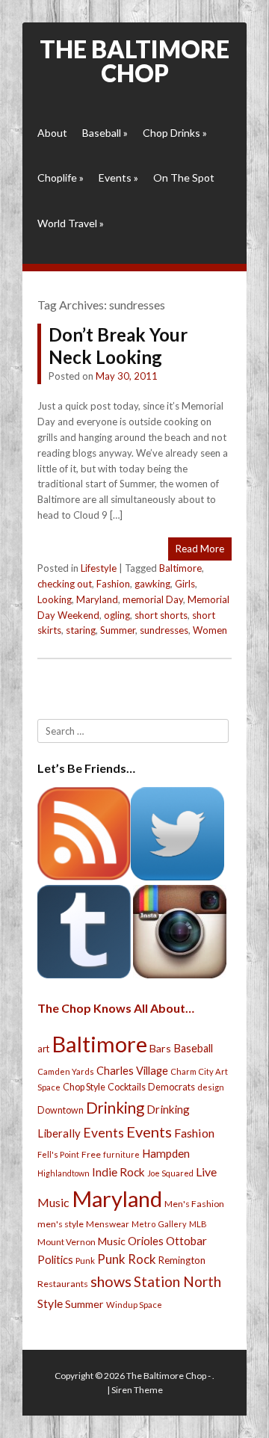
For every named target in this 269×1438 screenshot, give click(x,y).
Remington (181, 1260)
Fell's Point (58, 1154)
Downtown (60, 1110)
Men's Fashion (194, 1203)
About (52, 132)
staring (81, 630)
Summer (117, 630)
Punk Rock (126, 1259)
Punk (85, 1260)
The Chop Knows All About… (115, 1008)
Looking (54, 599)
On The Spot (183, 177)
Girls (185, 584)
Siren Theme (137, 1389)
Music (112, 1241)
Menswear (107, 1223)
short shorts (161, 615)
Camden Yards (65, 1071)
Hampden (166, 1153)
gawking (152, 584)
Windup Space (134, 1304)
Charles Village (132, 1070)
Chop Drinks (175, 132)
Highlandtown (63, 1173)
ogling (117, 615)
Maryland (97, 599)
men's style (60, 1223)
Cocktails (127, 1087)
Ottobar (186, 1240)
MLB (198, 1224)
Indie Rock (118, 1172)
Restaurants (62, 1283)
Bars (160, 1048)
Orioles (146, 1240)
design (210, 1087)
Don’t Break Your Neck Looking (118, 346)
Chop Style (84, 1087)
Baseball (105, 132)
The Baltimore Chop (134, 60)
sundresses (164, 630)
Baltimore (180, 568)
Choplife (60, 177)
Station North (177, 1281)
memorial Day (153, 599)
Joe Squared (170, 1173)
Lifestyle (99, 568)
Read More (200, 549)
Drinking (115, 1108)
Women (210, 630)
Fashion (113, 584)
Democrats (171, 1087)
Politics (55, 1259)
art (43, 1049)
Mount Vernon (66, 1241)
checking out (64, 584)
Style (50, 1303)
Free (91, 1154)
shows (111, 1281)
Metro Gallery (159, 1224)
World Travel (70, 223)
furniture (121, 1154)
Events (118, 177)
